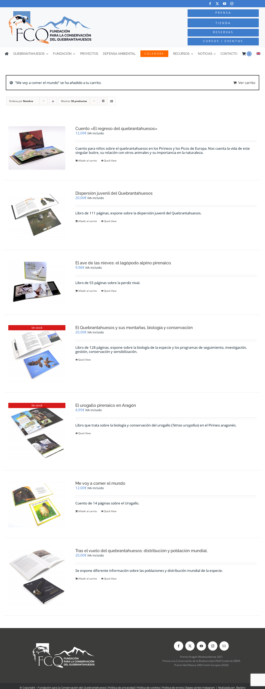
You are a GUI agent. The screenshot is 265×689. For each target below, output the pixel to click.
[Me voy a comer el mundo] (36, 504)
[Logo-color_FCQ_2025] (49, 13)
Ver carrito (246, 82)
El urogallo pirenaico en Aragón (105, 405)
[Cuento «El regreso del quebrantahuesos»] (36, 148)
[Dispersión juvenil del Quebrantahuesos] (36, 215)
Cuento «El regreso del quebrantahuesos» (116, 128)
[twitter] (217, 3)
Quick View (110, 160)
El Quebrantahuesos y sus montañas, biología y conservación (134, 327)
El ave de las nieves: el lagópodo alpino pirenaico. (123, 262)
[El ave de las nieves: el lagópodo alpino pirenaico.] (36, 282)
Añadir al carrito (87, 160)
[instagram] (231, 3)
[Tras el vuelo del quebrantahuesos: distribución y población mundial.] (36, 576)
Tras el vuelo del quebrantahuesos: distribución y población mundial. (141, 550)
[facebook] (210, 3)
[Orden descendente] (53, 101)
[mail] (224, 646)
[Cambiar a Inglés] (258, 53)
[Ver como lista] (111, 101)
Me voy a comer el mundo (100, 483)
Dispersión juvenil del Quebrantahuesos (114, 193)
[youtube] (224, 3)
